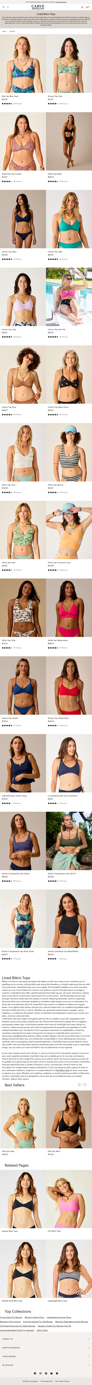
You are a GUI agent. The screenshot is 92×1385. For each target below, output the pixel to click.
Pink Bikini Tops (62, 1070)
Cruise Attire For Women (11, 1317)
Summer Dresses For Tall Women (38, 1321)
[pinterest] (46, 1373)
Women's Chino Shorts (10, 1321)
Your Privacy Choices (62, 1381)
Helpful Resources (11, 1348)
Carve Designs (9, 1356)
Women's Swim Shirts (34, 1317)
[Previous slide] (79, 1084)
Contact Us (7, 1339)
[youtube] (51, 1373)
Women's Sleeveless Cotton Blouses (71, 1321)
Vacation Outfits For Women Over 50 (54, 1326)
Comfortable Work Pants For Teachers (17, 1330)
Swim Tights (42, 1330)
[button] (14, 31)
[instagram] (40, 1373)
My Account (7, 1365)
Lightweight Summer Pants (59, 1317)
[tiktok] (57, 1373)
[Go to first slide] (84, 1084)
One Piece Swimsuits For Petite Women (17, 1326)
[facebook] (35, 1373)
